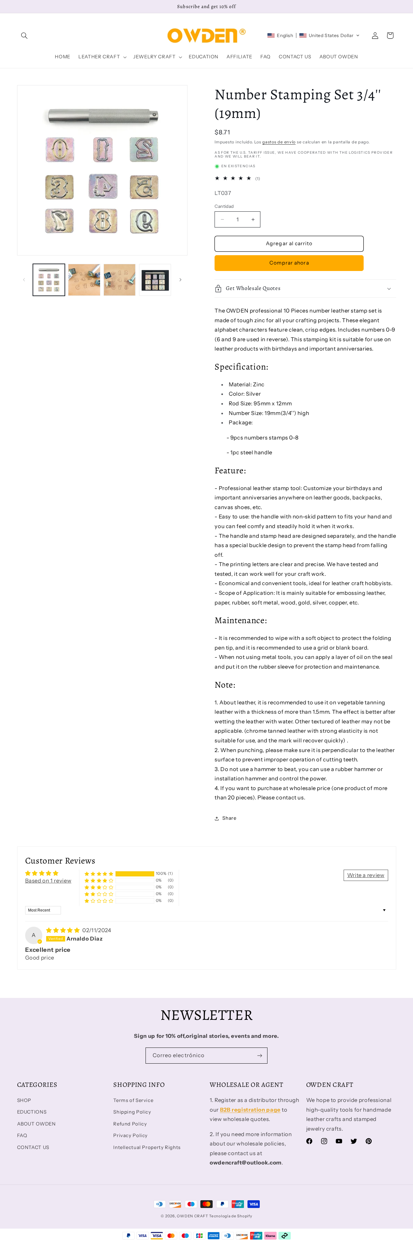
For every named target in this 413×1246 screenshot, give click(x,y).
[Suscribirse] (259, 1055)
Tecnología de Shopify (230, 1216)
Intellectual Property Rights (147, 1147)
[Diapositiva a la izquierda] (24, 280)
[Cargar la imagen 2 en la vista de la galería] (84, 280)
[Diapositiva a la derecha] (180, 280)
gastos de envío (279, 142)
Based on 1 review (48, 880)
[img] (63, 930)
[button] (24, 35)
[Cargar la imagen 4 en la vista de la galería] (155, 280)
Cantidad (224, 206)
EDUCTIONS (32, 1112)
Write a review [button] (366, 875)
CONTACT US (33, 1147)
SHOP (24, 1100)
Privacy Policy (130, 1135)
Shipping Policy (132, 1112)
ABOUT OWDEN (36, 1124)
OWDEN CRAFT (192, 1216)
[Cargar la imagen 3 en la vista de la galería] (120, 280)
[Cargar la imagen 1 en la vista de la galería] (49, 280)
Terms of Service (133, 1100)
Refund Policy (130, 1124)
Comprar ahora (289, 263)
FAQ (22, 1135)
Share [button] (229, 818)
